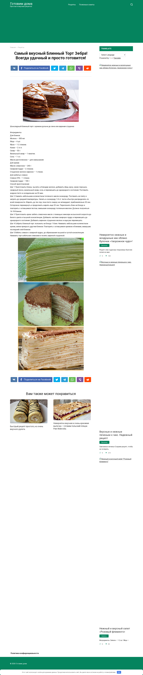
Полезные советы (87, 5)
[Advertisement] (71, 25)
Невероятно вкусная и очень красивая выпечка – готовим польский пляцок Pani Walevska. (71, 426)
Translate (117, 58)
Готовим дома (21, 4)
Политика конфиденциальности (25, 653)
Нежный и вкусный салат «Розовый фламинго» (114, 630)
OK (119, 672)
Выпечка (104, 245)
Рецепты (72, 5)
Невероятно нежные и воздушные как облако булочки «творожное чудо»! (115, 238)
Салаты (104, 636)
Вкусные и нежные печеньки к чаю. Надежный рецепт (115, 435)
